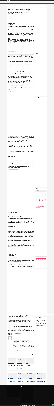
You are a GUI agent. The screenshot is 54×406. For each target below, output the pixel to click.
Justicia (11, 378)
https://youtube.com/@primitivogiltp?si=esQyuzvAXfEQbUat (40, 206)
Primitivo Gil (9, 367)
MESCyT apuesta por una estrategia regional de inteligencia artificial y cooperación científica (22, 381)
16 (45, 199)
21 (42, 200)
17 (36, 200)
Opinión (24, 3)
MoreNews (30, 405)
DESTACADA (10, 378)
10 (36, 199)
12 (39, 199)
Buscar (45, 259)
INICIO (8, 3)
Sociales (31, 378)
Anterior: (14, 353)
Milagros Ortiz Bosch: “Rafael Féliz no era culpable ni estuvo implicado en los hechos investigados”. (12, 381)
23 (45, 200)
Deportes (26, 3)
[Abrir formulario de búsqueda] (46, 3)
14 (42, 199)
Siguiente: (28, 353)
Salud (32, 3)
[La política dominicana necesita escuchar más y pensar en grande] (30, 361)
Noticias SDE (11, 3)
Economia (30, 3)
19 (39, 200)
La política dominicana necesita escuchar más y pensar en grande (30, 365)
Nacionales (15, 3)
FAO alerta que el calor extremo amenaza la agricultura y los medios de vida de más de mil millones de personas (12, 365)
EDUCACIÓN (19, 378)
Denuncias (38, 378)
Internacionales (19, 3)
